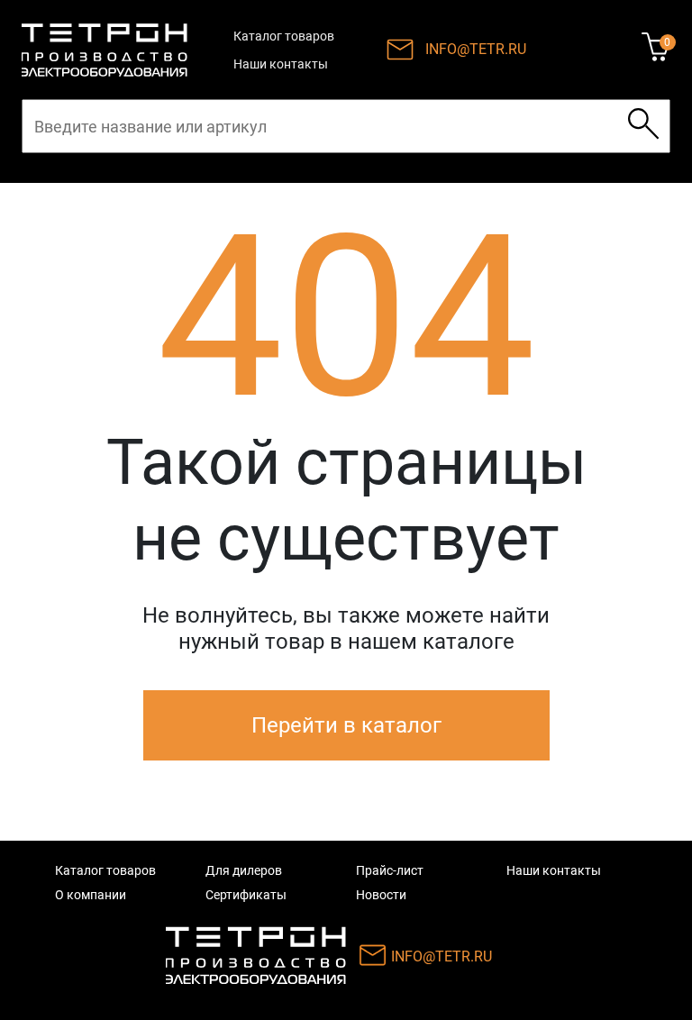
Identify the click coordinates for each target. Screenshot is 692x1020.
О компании (90, 895)
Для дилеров (243, 870)
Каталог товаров (283, 36)
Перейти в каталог (346, 725)
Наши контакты (280, 64)
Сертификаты (246, 895)
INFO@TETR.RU (475, 49)
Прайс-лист (389, 870)
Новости (381, 895)
